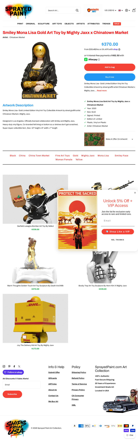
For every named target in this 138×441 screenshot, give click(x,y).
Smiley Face (121, 155)
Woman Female (64, 159)
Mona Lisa (103, 155)
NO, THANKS (117, 240)
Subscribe (12, 394)
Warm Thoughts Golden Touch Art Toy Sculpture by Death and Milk (35, 286)
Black (13, 155)
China (22, 155)
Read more (102, 91)
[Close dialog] (135, 192)
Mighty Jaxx (88, 155)
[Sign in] (127, 10)
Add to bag (110, 67)
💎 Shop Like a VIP (118, 231)
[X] (19, 366)
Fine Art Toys (62, 155)
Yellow (79, 159)
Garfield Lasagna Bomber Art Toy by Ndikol (35, 226)
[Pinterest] (9, 366)
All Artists (20, 24)
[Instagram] (4, 366)
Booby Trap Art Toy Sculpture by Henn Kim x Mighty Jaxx (103, 286)
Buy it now (109, 77)
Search (77, 10)
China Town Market (39, 155)
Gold (76, 155)
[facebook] (14, 366)
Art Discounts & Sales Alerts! (16, 379)
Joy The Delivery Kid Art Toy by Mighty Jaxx (35, 345)
